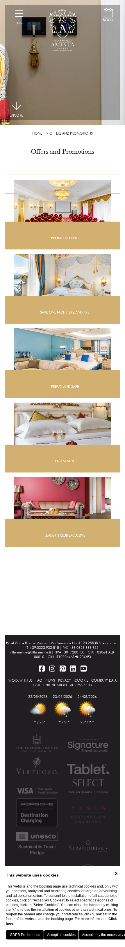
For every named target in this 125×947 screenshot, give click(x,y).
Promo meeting (64, 238)
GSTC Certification (50, 685)
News (50, 680)
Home (37, 133)
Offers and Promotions (71, 133)
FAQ (39, 680)
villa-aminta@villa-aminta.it (30, 652)
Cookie (81, 680)
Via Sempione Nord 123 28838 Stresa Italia (83, 643)
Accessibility (81, 685)
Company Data (104, 680)
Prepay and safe (65, 386)
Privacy (64, 680)
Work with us (20, 680)
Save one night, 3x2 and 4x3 (65, 312)
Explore (16, 115)
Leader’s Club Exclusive (65, 535)
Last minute (65, 461)
